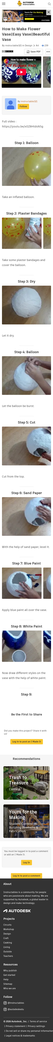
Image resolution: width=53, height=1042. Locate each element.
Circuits (7, 924)
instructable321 (13, 45)
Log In (26, 862)
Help (5, 979)
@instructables (16, 1002)
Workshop (8, 929)
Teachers (8, 956)
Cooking (7, 942)
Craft (5, 938)
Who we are (9, 988)
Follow (23, 106)
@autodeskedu (16, 1009)
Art (37, 45)
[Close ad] (48, 12)
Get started (9, 975)
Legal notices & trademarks (20, 1035)
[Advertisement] (26, 16)
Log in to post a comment (26, 875)
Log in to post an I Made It (26, 741)
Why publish (10, 970)
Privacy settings (36, 1026)
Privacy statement (15, 1026)
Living (6, 947)
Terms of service (38, 1021)
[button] (3, 4)
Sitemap (7, 984)
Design (28, 45)
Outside (7, 951)
